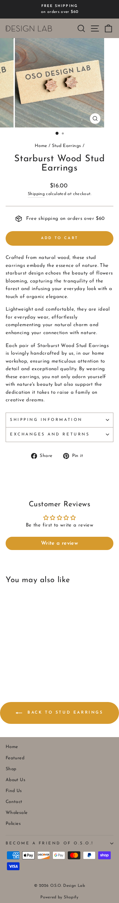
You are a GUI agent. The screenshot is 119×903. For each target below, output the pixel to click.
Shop (11, 769)
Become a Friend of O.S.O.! (50, 843)
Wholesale (16, 813)
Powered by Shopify (59, 897)
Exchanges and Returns (50, 434)
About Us (15, 780)
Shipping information (46, 420)
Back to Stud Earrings (64, 713)
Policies (13, 824)
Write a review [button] (59, 543)
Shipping (36, 194)
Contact (14, 802)
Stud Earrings (66, 146)
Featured (15, 758)
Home (41, 146)
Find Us (14, 791)
